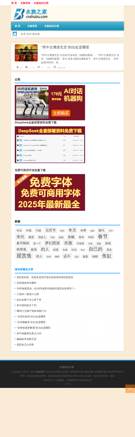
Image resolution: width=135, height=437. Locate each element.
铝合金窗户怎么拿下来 (29, 299)
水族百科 (25, 3)
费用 (57, 256)
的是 (56, 249)
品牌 (92, 230)
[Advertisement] (67, 412)
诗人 (39, 256)
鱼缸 (107, 255)
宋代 (20, 236)
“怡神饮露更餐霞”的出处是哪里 (33, 327)
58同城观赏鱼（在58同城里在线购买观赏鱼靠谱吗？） (46, 288)
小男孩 (67, 383)
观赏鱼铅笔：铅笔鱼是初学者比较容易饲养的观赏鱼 (45, 277)
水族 (68, 243)
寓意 (31, 237)
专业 (19, 230)
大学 (111, 230)
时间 (91, 237)
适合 (77, 256)
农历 (62, 230)
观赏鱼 (24, 255)
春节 (103, 236)
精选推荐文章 (77, 371)
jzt (21, 67)
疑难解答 (99, 371)
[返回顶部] (129, 388)
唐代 (101, 230)
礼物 (65, 249)
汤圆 (99, 243)
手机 (52, 237)
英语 (109, 249)
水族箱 (80, 243)
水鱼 (90, 243)
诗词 (49, 256)
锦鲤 (95, 256)
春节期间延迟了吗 (26, 305)
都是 (85, 256)
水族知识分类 (41, 3)
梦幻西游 (52, 242)
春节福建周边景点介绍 (29, 333)
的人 (45, 249)
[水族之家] (29, 7)
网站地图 (89, 371)
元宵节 (50, 230)
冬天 (72, 230)
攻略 (71, 236)
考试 (83, 249)
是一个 (37, 243)
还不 (66, 255)
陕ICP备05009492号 (114, 371)
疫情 (34, 249)
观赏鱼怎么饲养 (25, 344)
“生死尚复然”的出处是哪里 (31, 316)
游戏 (108, 243)
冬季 (83, 230)
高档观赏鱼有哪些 (26, 282)
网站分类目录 (62, 371)
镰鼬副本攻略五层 (26, 339)
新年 (81, 237)
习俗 (38, 230)
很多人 (42, 237)
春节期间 (23, 243)
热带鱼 (22, 249)
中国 (28, 230)
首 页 (14, 3)
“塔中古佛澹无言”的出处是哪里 (65, 46)
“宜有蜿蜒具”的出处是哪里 (31, 322)
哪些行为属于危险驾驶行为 (31, 310)
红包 (74, 249)
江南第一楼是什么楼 (28, 294)
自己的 (95, 248)
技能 (61, 237)
